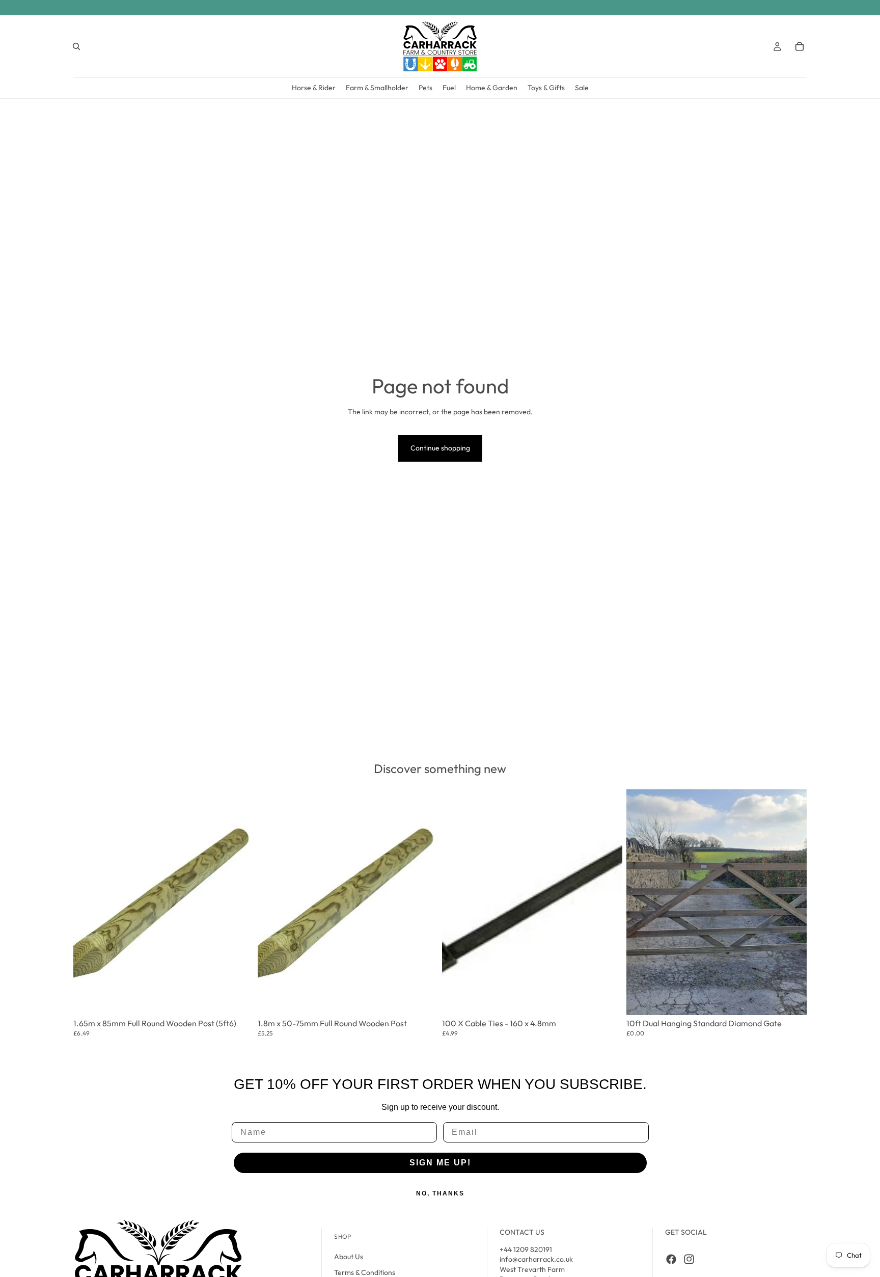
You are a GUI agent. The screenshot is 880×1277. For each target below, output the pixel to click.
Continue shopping (440, 448)
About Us (348, 1256)
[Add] (239, 994)
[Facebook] (671, 1259)
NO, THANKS (440, 1193)
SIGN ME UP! (440, 1162)
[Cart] (799, 46)
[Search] (76, 46)
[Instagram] (689, 1259)
